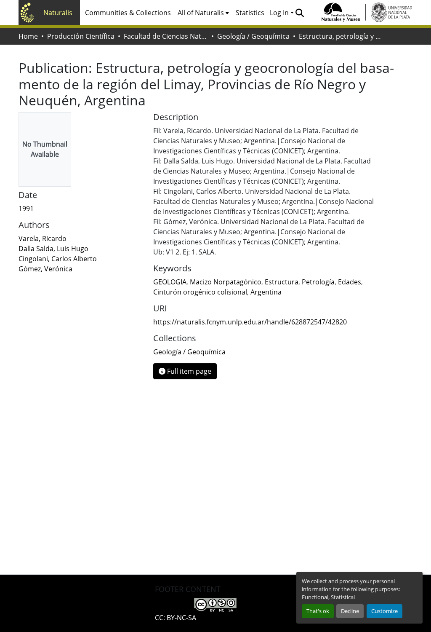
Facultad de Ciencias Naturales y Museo (166, 36)
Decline (350, 611)
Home (28, 36)
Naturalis (57, 12)
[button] (299, 13)
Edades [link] (349, 282)
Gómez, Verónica (45, 268)
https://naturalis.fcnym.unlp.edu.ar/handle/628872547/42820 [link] (250, 322)
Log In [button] (280, 12)
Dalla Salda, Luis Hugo (53, 248)
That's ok (317, 611)
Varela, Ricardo (43, 238)
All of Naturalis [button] (201, 12)
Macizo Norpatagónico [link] (225, 282)
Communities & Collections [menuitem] (128, 12)
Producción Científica (80, 36)
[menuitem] (203, 12)
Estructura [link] (281, 282)
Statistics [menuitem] (250, 12)
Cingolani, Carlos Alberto (58, 258)
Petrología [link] (318, 282)
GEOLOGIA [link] (169, 282)
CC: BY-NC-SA (175, 617)
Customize (384, 611)
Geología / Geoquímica (253, 36)
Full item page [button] (188, 371)
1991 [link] (26, 208)
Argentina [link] (266, 292)
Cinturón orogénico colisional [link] (200, 292)
